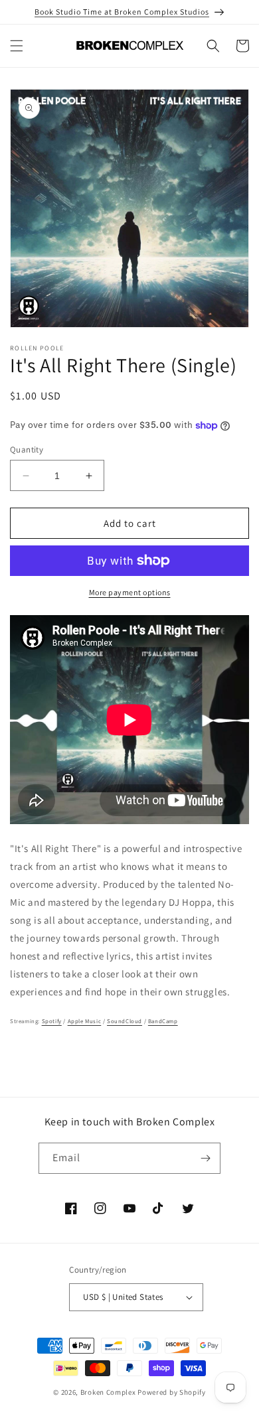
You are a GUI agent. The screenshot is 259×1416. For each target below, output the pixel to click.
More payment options (130, 592)
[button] (16, 45)
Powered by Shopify (171, 1392)
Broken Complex (108, 1392)
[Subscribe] (205, 1158)
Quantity (26, 449)
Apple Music (85, 1021)
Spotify (52, 1021)
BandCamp (163, 1021)
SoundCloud (124, 1021)
